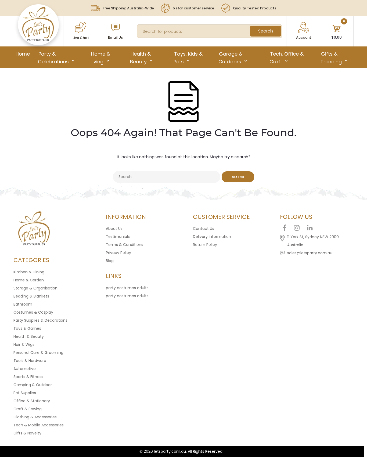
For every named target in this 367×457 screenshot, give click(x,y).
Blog (110, 260)
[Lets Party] (38, 40)
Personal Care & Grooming (38, 352)
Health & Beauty (28, 336)
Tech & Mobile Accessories (38, 425)
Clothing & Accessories (35, 417)
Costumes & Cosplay (33, 312)
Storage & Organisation (35, 288)
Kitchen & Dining (28, 272)
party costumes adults (127, 288)
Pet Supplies (24, 393)
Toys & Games (27, 328)
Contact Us (203, 228)
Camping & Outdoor (32, 384)
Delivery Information (212, 236)
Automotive (24, 368)
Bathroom (22, 304)
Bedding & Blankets (31, 296)
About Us (114, 228)
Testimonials (118, 236)
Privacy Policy (118, 252)
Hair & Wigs (23, 344)
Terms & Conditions (124, 244)
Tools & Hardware (29, 360)
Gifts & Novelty (27, 433)
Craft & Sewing (27, 409)
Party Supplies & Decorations (40, 320)
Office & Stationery (31, 401)
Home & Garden (28, 280)
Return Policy (205, 244)
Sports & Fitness (28, 376)
